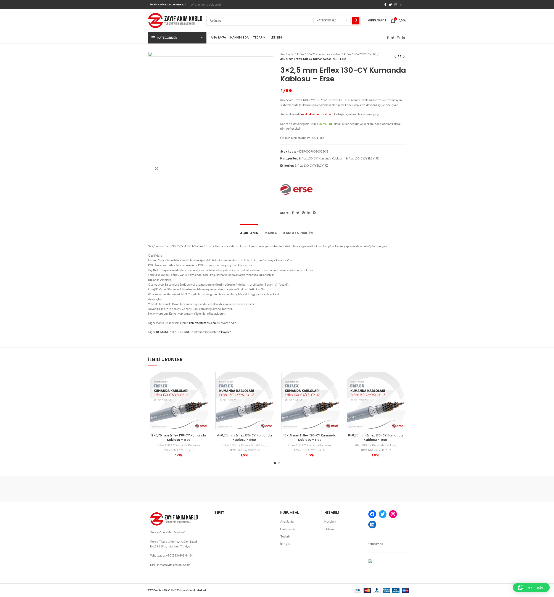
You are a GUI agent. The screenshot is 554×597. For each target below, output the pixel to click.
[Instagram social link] (395, 4)
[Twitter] (383, 514)
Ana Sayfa (287, 54)
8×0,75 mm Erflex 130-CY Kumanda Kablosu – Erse (375, 437)
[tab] (249, 230)
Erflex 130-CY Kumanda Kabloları (319, 54)
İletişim (285, 544)
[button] (531, 587)
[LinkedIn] (372, 524)
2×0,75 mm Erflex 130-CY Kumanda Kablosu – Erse (178, 437)
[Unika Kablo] (240, 488)
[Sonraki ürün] (404, 57)
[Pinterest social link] (303, 213)
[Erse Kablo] (296, 189)
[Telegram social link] (314, 213)
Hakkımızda (287, 529)
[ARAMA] (355, 20)
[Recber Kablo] (387, 488)
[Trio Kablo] (313, 488)
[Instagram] (393, 514)
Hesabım (330, 521)
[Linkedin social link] (401, 4)
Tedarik (285, 536)
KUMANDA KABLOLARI (172, 332)
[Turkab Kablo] (277, 488)
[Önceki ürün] (395, 57)
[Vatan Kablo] (166, 488)
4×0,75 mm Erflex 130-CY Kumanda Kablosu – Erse (244, 437)
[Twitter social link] (390, 4)
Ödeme (329, 529)
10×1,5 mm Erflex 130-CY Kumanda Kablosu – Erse (309, 437)
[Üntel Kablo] (203, 488)
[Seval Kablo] (350, 488)
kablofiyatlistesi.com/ (203, 323)
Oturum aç (375, 544)
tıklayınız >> (227, 332)
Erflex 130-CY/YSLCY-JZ (360, 54)
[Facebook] (372, 514)
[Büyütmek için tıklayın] (156, 168)
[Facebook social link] (385, 4)
